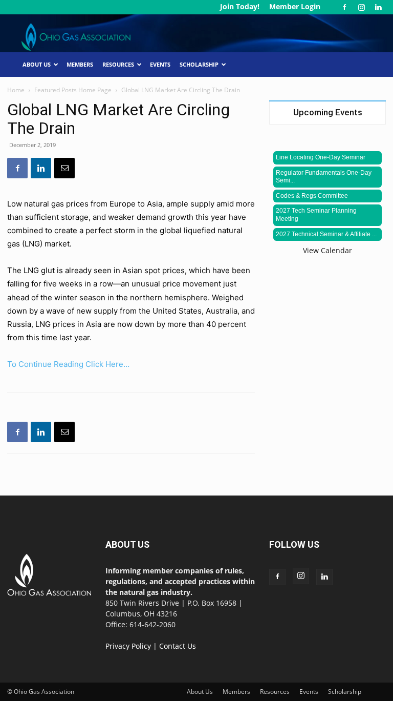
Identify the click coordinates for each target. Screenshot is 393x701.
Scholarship (199, 64)
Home (16, 90)
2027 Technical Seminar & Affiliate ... (326, 234)
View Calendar (327, 250)
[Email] (64, 168)
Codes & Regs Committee (312, 195)
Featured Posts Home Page (73, 90)
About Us (37, 64)
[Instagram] (361, 7)
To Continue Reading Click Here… (68, 364)
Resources (118, 64)
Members (80, 64)
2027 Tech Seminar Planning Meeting (316, 214)
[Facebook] (344, 7)
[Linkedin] (378, 7)
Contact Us (177, 646)
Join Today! (239, 6)
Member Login (294, 6)
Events (160, 64)
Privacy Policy (128, 646)
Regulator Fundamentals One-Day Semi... (324, 176)
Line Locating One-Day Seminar (320, 157)
